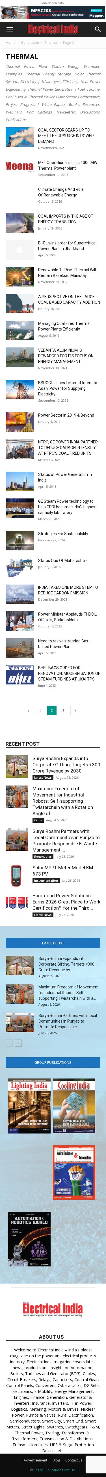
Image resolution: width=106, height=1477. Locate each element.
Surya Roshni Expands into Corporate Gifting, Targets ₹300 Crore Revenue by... (66, 964)
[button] (10, 29)
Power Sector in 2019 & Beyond (66, 415)
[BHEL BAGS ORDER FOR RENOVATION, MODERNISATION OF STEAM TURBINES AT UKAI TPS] (20, 674)
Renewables (43, 857)
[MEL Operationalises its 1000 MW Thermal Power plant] (20, 166)
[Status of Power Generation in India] (20, 481)
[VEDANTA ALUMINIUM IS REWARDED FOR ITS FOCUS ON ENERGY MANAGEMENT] (20, 357)
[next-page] (75, 710)
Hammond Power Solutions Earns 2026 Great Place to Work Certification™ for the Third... (66, 902)
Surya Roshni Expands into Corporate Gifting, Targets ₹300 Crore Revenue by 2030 (66, 765)
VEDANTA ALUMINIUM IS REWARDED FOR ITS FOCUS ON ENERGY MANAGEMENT (66, 356)
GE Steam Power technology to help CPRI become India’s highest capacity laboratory (67, 507)
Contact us (73, 1460)
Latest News (43, 778)
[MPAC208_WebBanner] (53, 12)
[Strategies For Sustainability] (20, 540)
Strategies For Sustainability (63, 533)
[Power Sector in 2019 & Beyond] (20, 422)
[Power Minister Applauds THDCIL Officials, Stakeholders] (20, 621)
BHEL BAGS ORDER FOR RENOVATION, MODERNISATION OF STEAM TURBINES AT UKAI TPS (69, 673)
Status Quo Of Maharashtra (63, 560)
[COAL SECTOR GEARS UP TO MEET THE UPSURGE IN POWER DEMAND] (20, 137)
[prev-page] (28, 710)
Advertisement (35, 1460)
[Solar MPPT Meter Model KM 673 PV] (17, 876)
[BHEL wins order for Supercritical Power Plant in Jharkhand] (20, 250)
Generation (30, 42)
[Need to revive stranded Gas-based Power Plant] (20, 648)
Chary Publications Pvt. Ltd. (54, 1470)
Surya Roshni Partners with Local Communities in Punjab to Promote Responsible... (67, 1021)
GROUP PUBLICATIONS (53, 1062)
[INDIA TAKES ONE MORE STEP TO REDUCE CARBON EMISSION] (20, 594)
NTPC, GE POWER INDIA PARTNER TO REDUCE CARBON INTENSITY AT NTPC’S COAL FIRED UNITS (68, 448)
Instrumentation (46, 881)
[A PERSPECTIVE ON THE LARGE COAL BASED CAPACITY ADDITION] (20, 303)
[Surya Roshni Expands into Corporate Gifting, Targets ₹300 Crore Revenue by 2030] (17, 766)
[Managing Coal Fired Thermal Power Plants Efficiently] (20, 330)
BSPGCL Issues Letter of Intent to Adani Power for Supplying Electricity (67, 388)
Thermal (51, 42)
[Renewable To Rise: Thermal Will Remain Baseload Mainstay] (20, 276)
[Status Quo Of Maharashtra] (20, 567)
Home (11, 42)
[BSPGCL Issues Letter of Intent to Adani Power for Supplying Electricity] (20, 389)
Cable (38, 820)
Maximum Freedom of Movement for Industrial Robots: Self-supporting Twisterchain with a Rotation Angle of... (63, 801)
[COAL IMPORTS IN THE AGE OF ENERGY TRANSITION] (20, 223)
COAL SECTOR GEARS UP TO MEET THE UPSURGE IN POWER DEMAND (66, 136)
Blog (56, 1460)
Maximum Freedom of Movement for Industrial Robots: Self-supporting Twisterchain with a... (68, 993)
